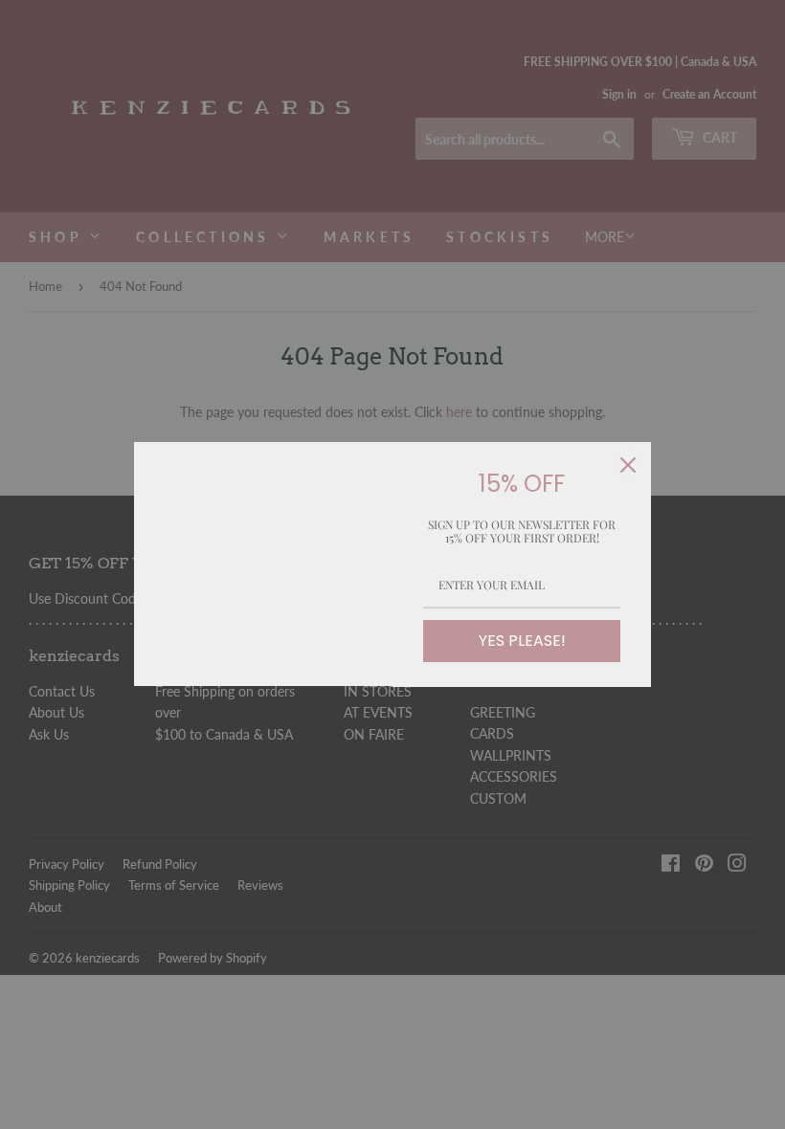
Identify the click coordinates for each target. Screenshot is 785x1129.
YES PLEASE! (522, 641)
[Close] (628, 465)
